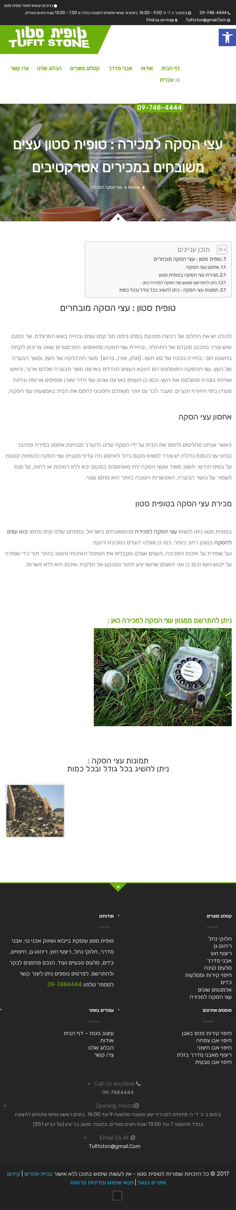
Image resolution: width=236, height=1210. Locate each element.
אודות (147, 68)
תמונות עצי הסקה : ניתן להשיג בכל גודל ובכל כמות (168, 290)
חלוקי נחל (220, 938)
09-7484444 (64, 984)
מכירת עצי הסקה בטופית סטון (188, 275)
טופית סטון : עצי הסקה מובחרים (188, 259)
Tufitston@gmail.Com (206, 20)
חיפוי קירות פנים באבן (207, 1033)
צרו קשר (19, 68)
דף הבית (170, 68)
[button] (227, 37)
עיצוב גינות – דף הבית (89, 1033)
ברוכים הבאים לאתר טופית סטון (29, 5)
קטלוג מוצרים (85, 68)
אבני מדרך (120, 68)
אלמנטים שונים (215, 989)
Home (134, 187)
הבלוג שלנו (49, 68)
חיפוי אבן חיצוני (214, 1047)
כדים (226, 982)
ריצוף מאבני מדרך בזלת (204, 1054)
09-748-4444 (213, 12)
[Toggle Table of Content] (219, 249)
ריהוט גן (223, 945)
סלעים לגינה (218, 967)
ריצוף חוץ (221, 953)
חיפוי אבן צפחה (214, 1040)
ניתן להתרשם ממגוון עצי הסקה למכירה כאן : (179, 282)
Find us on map (160, 20)
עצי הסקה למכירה (210, 996)
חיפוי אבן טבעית (213, 1061)
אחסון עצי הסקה (202, 267)
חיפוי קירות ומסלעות (208, 974)
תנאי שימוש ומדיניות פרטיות (102, 1182)
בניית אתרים (38, 1173)
